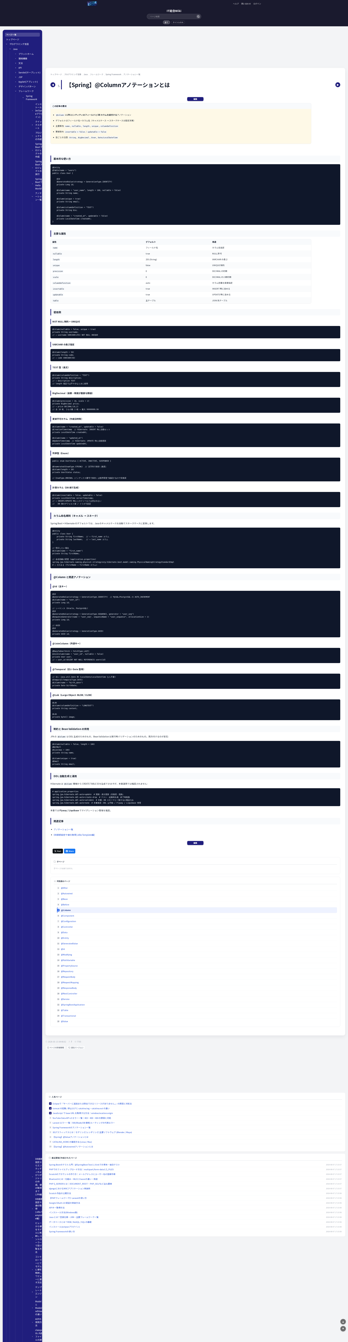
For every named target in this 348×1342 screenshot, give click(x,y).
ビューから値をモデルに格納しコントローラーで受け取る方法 (38, 1237)
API (20, 67)
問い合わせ (246, 3)
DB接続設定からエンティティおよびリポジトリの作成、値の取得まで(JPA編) (39, 1176)
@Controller (67, 926)
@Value (64, 1021)
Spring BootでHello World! (38, 183)
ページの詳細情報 (57, 1047)
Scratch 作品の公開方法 (60, 1193)
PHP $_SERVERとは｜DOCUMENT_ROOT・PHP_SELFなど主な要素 (80, 1183)
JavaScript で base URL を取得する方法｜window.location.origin (83, 1113)
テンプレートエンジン (38, 1292)
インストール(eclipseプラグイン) (39, 111)
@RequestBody (68, 976)
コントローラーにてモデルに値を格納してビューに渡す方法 (38, 1269)
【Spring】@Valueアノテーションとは (70, 1136)
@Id (63, 949)
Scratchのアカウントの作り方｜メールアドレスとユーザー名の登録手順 (82, 1174)
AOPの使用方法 (38, 1322)
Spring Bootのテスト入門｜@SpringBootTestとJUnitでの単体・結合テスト (84, 1164)
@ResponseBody (69, 987)
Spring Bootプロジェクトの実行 (38, 168)
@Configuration (68, 921)
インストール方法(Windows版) (63, 1212)
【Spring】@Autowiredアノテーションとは (73, 1146)
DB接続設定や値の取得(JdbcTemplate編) (39, 1208)
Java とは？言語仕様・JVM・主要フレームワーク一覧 (74, 1217)
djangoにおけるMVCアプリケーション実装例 (69, 1188)
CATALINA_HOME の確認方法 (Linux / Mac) (72, 1141)
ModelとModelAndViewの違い (39, 1308)
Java (15, 49)
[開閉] (6, 44)
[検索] (198, 16)
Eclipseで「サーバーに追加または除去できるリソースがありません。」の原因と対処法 (92, 1103)
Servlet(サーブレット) (29, 72)
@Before (65, 904)
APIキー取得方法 (57, 1207)
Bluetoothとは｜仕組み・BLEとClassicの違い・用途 (73, 1179)
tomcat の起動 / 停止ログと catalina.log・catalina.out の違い (81, 1108)
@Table (64, 1010)
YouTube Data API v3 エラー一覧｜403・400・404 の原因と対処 (82, 1118)
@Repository (67, 971)
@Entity (65, 937)
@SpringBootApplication (73, 1004)
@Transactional (68, 1015)
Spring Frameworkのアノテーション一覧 (72, 1127)
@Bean (64, 899)
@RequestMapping (70, 982)
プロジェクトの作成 (38, 136)
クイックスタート (38, 125)
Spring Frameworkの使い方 (62, 1231)
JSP (20, 77)
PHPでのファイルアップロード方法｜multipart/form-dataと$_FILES (81, 1169)
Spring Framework (31, 97)
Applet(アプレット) (28, 81)
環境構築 (22, 58)
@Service (65, 999)
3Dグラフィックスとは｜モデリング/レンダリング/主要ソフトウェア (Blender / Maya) (92, 1132)
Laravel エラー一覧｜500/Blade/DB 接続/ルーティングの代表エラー (84, 1122)
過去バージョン (77, 1047)
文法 (20, 63)
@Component (67, 915)
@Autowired (66, 893)
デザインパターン (27, 86)
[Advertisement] (127, 49)
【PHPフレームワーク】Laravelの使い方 (68, 1198)
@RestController (69, 993)
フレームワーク (26, 91)
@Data (64, 932)
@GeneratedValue (69, 943)
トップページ (12, 39)
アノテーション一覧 (38, 196)
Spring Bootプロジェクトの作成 (38, 150)
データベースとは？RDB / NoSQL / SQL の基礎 (70, 1222)
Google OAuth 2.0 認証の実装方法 (64, 1202)
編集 (195, 99)
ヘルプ (236, 3)
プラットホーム (26, 53)
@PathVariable (68, 960)
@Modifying (66, 954)
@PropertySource (69, 965)
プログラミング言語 (19, 44)
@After (64, 887)
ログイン (257, 3)
